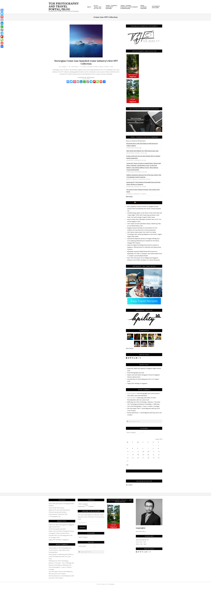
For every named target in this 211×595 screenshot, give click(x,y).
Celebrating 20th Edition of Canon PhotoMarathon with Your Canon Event (61, 556)
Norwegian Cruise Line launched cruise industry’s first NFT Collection (86, 62)
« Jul (127, 465)
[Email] (2, 20)
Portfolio (95, 66)
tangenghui (140, 528)
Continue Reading (86, 77)
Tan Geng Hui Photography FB (144, 471)
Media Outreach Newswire (145, 202)
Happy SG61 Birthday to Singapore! (137, 383)
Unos (104, 584)
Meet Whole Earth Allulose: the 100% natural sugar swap (142, 151)
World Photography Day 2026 (135, 372)
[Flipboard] (2, 36)
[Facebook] (2, 10)
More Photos (129, 348)
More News (129, 196)
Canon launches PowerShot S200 (58, 514)
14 (148, 451)
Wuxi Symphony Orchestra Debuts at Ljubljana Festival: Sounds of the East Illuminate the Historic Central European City (144, 209)
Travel (111, 66)
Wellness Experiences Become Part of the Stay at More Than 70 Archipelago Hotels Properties (143, 176)
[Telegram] (2, 33)
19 (138, 454)
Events (84, 66)
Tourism (106, 66)
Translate (91, 506)
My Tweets (129, 485)
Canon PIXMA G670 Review (56, 508)
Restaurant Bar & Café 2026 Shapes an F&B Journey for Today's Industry (142, 144)
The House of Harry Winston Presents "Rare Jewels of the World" (143, 190)
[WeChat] (2, 39)
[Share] (2, 46)
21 (148, 454)
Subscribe (82, 527)
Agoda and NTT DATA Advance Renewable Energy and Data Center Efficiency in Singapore (143, 183)
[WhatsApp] (2, 26)
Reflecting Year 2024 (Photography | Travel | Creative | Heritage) (60, 567)
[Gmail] (2, 43)
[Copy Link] (2, 30)
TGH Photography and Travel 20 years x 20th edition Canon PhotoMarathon (60, 550)
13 (143, 451)
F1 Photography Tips (55, 516)
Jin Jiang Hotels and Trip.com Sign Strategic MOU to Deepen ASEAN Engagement (143, 157)
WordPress (112, 584)
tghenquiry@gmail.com (142, 540)
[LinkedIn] (2, 23)
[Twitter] (2, 13)
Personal (89, 66)
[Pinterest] (2, 16)
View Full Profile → (141, 531)
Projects (100, 66)
